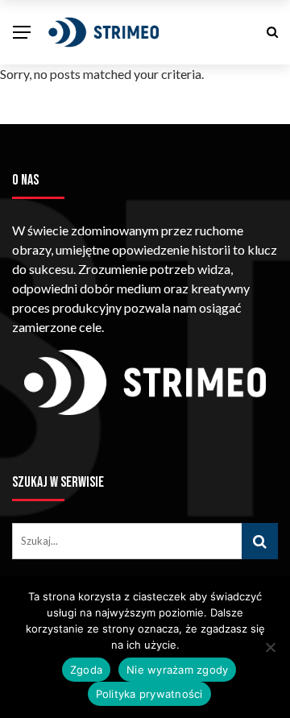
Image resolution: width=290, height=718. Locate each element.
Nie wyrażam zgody (177, 669)
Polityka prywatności (149, 693)
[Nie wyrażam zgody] (270, 647)
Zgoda (86, 669)
